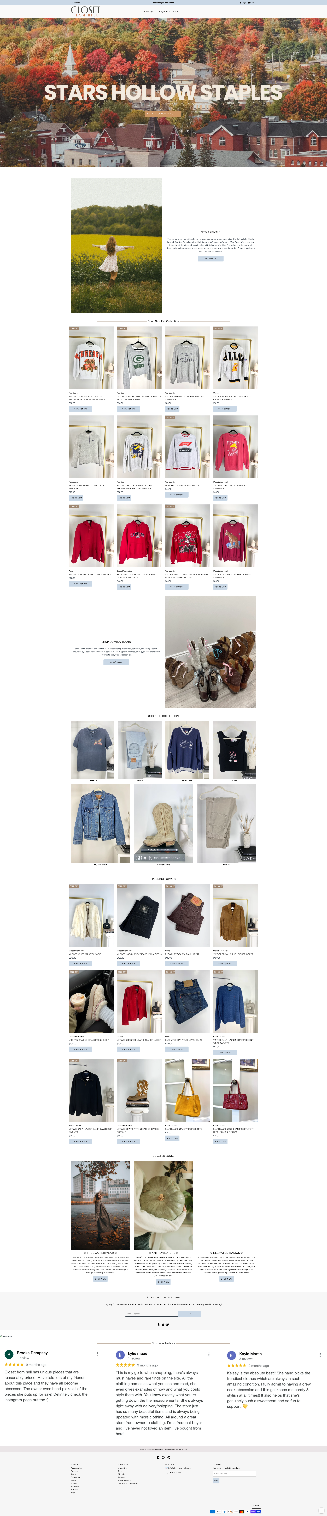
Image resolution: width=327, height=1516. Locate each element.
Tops (73, 1492)
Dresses (74, 1471)
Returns (121, 1477)
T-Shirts (74, 1489)
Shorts (74, 1483)
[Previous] (4, 92)
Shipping (122, 1474)
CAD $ (256, 1505)
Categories (163, 11)
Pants (73, 1480)
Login (243, 3)
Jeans (73, 1474)
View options (80, 409)
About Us (178, 11)
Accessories (76, 1468)
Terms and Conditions (128, 1483)
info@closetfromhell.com (179, 1468)
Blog (120, 1471)
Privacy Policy (124, 1480)
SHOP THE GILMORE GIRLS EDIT (162, 114)
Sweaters (75, 1486)
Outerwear (75, 1477)
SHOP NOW (211, 258)
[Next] (323, 92)
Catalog (148, 11)
